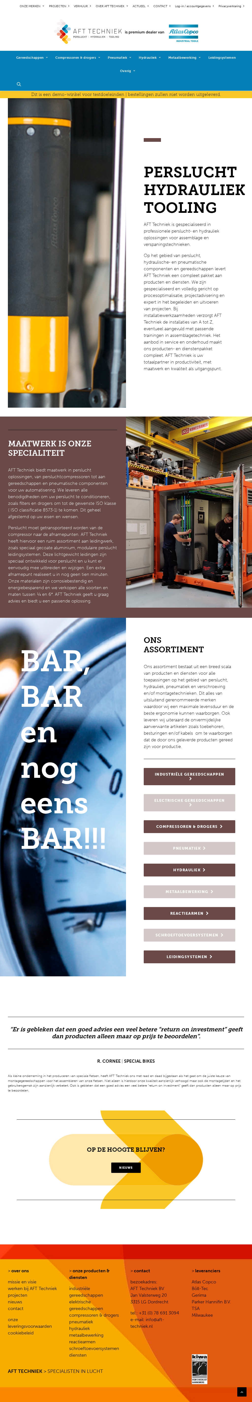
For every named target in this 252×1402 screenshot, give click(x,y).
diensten (78, 1355)
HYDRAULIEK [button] (187, 870)
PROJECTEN (57, 6)
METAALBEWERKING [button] (187, 892)
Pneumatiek (117, 57)
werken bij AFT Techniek (32, 1288)
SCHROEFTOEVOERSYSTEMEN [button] (187, 935)
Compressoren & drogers (75, 57)
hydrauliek (79, 1328)
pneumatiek (81, 1322)
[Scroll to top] (242, 1391)
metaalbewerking (86, 1335)
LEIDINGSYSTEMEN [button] (187, 957)
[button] (21, 84)
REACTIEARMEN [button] (187, 913)
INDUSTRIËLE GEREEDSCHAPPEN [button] (189, 774)
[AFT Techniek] (126, 31)
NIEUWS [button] (126, 1167)
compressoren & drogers (94, 1315)
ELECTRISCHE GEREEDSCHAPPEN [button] (189, 800)
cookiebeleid (21, 1333)
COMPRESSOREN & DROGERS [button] (187, 826)
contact (15, 1308)
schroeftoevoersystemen (94, 1348)
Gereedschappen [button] (30, 57)
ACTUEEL (139, 6)
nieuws (15, 1302)
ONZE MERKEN (30, 6)
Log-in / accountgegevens (193, 6)
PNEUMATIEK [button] (187, 848)
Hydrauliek (148, 57)
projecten (17, 1295)
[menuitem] (33, 6)
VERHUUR (81, 6)
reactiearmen (82, 1342)
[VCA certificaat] (199, 1369)
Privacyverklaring (230, 6)
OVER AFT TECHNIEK (110, 6)
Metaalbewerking (182, 57)
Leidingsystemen (222, 57)
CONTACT (160, 6)
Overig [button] (125, 71)
